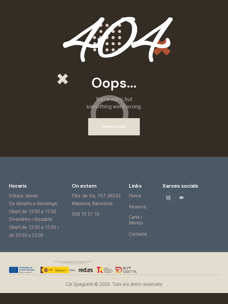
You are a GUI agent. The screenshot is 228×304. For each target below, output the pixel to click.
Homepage (114, 126)
